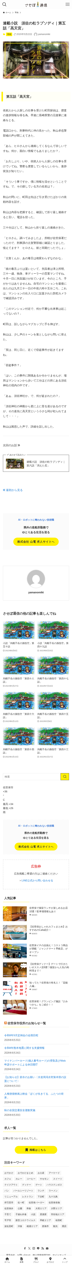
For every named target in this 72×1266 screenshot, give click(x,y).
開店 (64, 1226)
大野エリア (56, 1208)
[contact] (47, 1248)
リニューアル (11, 1196)
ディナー (26, 1184)
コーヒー (31, 1179)
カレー (19, 1179)
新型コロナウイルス (25, 1220)
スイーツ (57, 1179)
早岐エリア (45, 1220)
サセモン (44, 1179)
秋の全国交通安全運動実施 (19, 1110)
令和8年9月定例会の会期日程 (21, 1035)
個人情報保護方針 (41, 1255)
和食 (29, 1208)
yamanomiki (36, 592)
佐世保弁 (8, 1208)
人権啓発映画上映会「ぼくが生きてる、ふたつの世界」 (34, 1095)
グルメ (36, 1262)
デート (38, 1184)
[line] (38, 1248)
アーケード (54, 1173)
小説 (33, 1214)
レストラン (27, 1196)
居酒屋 (43, 1214)
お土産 (41, 1173)
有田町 (58, 1220)
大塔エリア (41, 1208)
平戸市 (7, 1220)
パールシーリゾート (23, 1190)
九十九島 (53, 1196)
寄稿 (9, 34)
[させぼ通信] (36, 4)
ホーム (7, 1262)
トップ (65, 1262)
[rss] (42, 1248)
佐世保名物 (54, 1202)
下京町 (41, 1196)
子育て (7, 1214)
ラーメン (53, 1190)
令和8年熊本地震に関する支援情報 (24, 1047)
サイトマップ (59, 1255)
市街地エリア (57, 1214)
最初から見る (14, 490)
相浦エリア (32, 1226)
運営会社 (10, 1255)
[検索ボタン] (4, 4)
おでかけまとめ (25, 1173)
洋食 (20, 1226)
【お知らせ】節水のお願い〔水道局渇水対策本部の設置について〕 (35, 1079)
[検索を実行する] (65, 776)
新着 (21, 1262)
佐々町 (21, 1202)
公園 (20, 1208)
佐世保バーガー (36, 1202)
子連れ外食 (21, 1214)
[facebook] (25, 1248)
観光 (55, 1226)
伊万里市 (8, 1202)
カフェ (7, 1179)
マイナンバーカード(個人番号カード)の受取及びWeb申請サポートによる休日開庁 (35, 1062)
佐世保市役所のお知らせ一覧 (27, 1023)
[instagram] (33, 1248)
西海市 (45, 1226)
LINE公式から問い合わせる (37, 880)
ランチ (41, 1190)
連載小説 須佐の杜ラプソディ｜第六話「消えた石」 (46, 463)
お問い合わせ (23, 1255)
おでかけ (8, 1173)
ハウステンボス (54, 1184)
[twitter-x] (29, 1248)
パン (6, 1190)
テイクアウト (11, 1184)
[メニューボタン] (67, 4)
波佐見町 (8, 1226)
